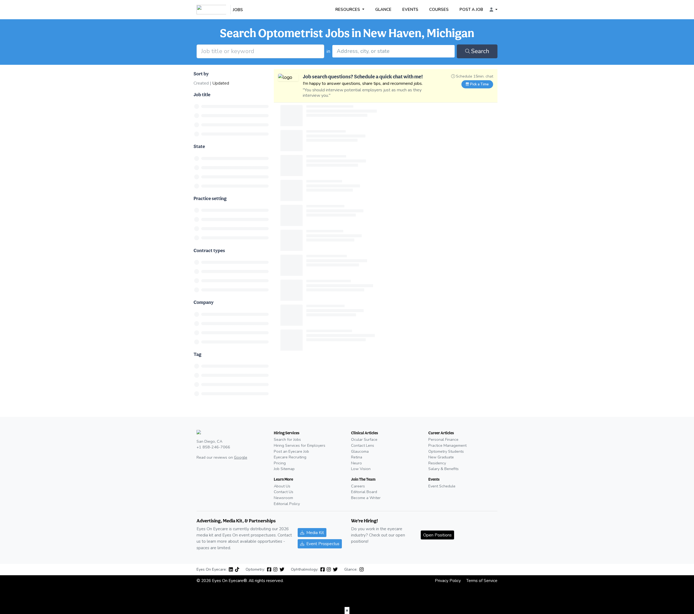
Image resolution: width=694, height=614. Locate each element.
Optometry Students (446, 451)
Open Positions (437, 535)
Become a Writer (366, 497)
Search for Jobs (287, 439)
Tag (197, 354)
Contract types (209, 250)
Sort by (201, 73)
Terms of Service (481, 580)
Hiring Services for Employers (299, 445)
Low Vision (361, 468)
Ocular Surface (364, 439)
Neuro (356, 463)
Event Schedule (441, 486)
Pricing (280, 463)
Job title (202, 94)
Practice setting (210, 198)
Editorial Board (364, 491)
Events (410, 9)
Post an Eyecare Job (291, 451)
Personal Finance (443, 439)
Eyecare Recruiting (290, 457)
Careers (358, 486)
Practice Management (447, 445)
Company (204, 302)
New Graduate (441, 457)
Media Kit (315, 532)
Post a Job (471, 9)
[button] (493, 9)
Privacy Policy (448, 580)
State (199, 146)
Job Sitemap (284, 468)
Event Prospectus (322, 544)
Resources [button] (348, 9)
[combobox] (393, 51)
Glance (383, 9)
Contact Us (283, 491)
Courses (439, 9)
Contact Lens (362, 445)
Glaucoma (360, 451)
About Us (282, 486)
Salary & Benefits (443, 468)
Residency (437, 463)
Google (240, 457)
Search (480, 51)
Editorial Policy (287, 503)
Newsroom (283, 497)
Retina (356, 457)
